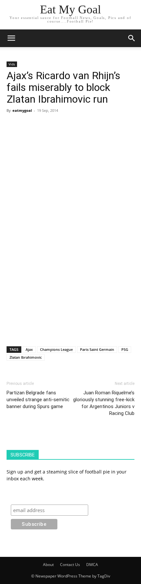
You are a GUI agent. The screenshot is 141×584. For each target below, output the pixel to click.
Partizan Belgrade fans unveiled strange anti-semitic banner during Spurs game (38, 399)
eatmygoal (22, 110)
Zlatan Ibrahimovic (26, 357)
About (48, 564)
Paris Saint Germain (97, 349)
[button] (132, 38)
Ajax (29, 349)
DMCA (92, 564)
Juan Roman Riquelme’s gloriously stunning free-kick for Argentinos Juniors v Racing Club (103, 403)
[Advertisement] (70, 159)
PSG (124, 349)
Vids (12, 64)
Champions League (56, 349)
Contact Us (70, 564)
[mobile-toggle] (11, 38)
